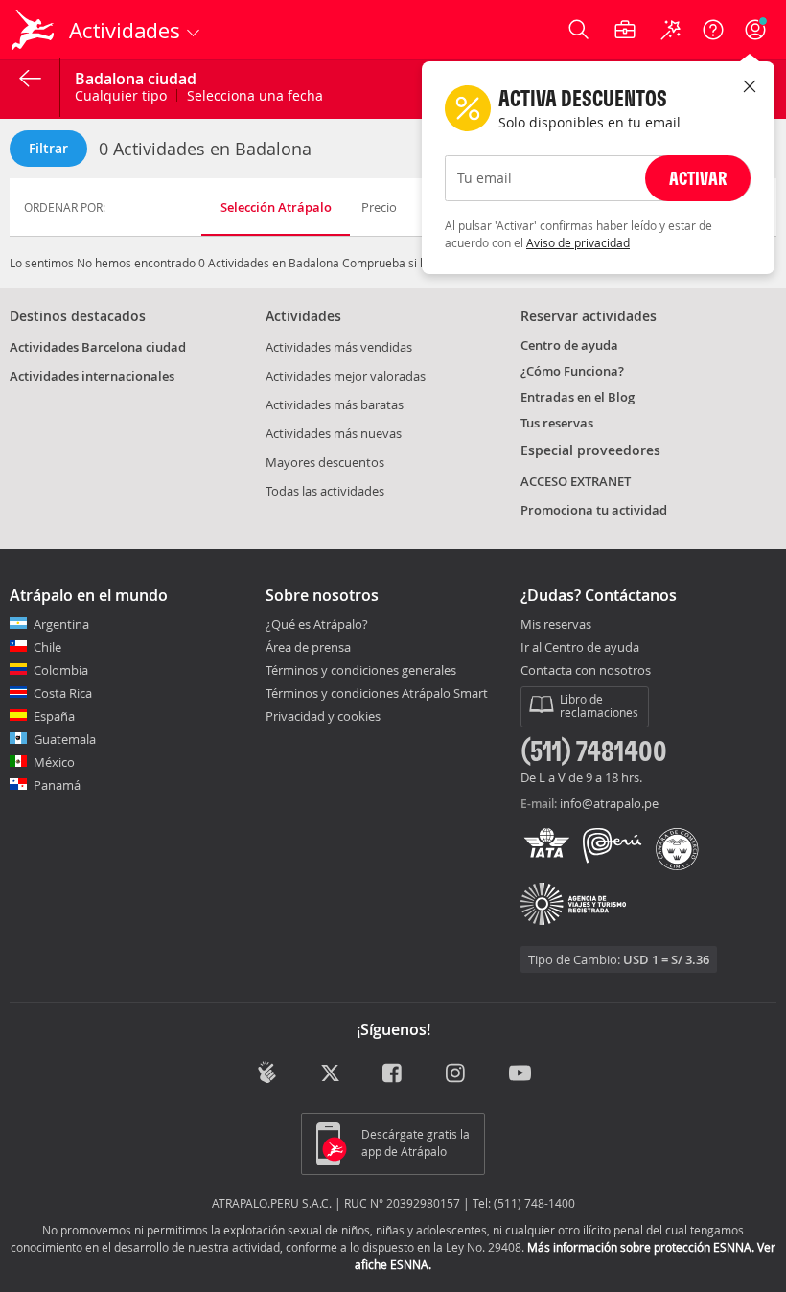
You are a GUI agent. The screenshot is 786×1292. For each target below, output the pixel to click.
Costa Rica (63, 693)
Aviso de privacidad (578, 242)
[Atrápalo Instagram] (457, 1074)
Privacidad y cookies (323, 716)
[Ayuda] (713, 29)
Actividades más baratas (335, 404)
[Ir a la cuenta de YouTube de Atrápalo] (520, 1074)
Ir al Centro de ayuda (579, 648)
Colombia (61, 670)
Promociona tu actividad (593, 510)
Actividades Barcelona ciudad (98, 347)
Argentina (61, 624)
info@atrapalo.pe (609, 803)
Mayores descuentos (325, 462)
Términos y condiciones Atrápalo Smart (377, 693)
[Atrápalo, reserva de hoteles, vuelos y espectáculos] (34, 29)
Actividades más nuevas (334, 433)
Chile (47, 647)
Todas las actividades (325, 490)
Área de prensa (308, 647)
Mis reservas (555, 625)
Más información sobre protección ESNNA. (640, 1247)
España (54, 716)
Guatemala (65, 739)
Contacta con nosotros (585, 671)
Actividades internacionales (92, 375)
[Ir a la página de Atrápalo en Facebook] (393, 1074)
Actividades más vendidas (339, 347)
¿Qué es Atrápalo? (317, 624)
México (54, 762)
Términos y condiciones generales (361, 670)
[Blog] (267, 1072)
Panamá (57, 785)
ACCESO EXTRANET (575, 481)
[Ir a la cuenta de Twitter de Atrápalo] (330, 1074)
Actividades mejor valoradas (346, 375)
